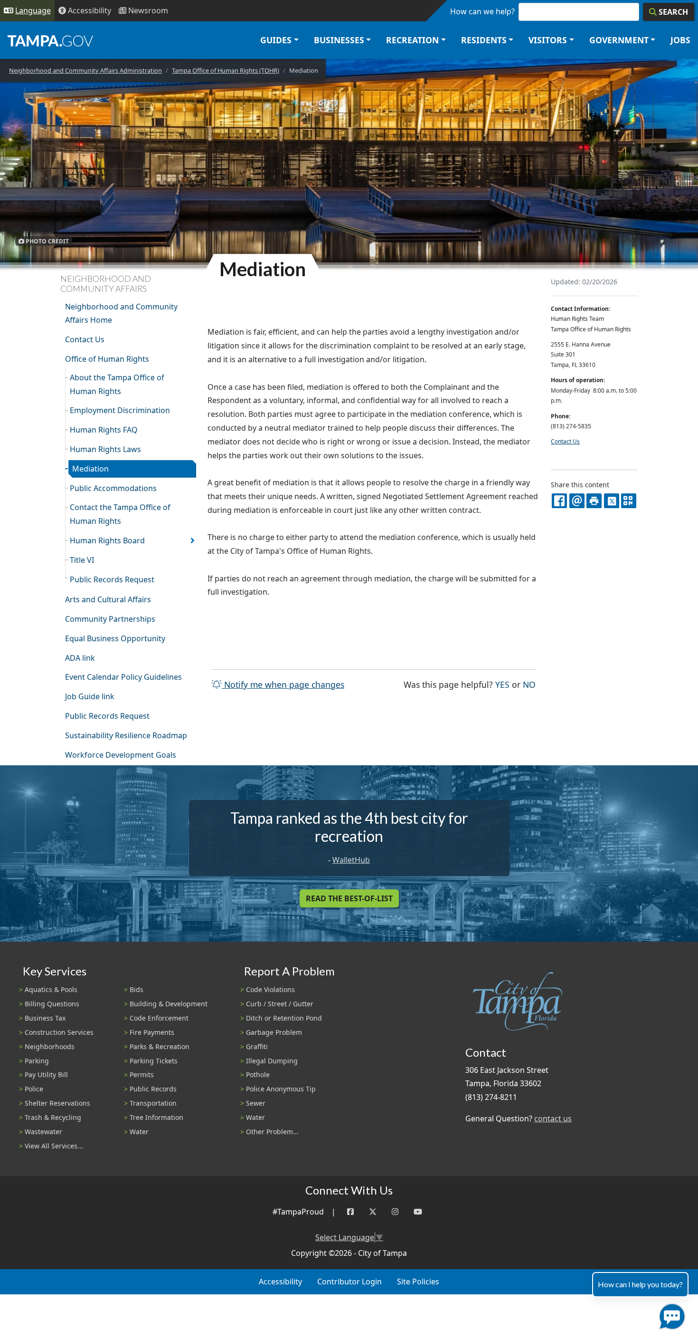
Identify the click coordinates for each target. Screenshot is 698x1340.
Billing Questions (52, 1003)
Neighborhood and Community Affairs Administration (85, 70)
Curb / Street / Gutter (279, 1003)
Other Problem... (272, 1131)
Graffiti (257, 1046)
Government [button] (619, 40)
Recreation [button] (412, 40)
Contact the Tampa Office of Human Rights (120, 514)
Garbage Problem (274, 1032)
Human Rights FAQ (104, 429)
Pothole (258, 1074)
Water (139, 1131)
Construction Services (59, 1032)
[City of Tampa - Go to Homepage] (50, 40)
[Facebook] (350, 1212)
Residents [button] (484, 40)
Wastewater (43, 1131)
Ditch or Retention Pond (284, 1017)
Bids (136, 989)
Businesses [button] (339, 40)
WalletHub (351, 860)
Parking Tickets (154, 1060)
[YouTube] (418, 1212)
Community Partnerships (110, 619)
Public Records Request (112, 579)
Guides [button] (276, 40)
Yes (502, 684)
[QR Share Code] (628, 501)
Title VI (82, 560)
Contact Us (84, 339)
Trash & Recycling (53, 1117)
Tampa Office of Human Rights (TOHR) (225, 70)
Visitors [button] (547, 40)
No (529, 684)
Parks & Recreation (159, 1046)
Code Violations (270, 989)
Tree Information (156, 1117)
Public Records (153, 1088)
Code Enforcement (159, 1017)
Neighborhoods (50, 1046)
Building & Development (169, 1003)
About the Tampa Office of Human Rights (117, 384)
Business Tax (45, 1017)
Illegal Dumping (272, 1060)
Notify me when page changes (283, 684)
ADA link (80, 658)
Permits (142, 1074)
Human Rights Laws (105, 449)
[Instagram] (395, 1212)
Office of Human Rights (107, 359)
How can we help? (482, 11)
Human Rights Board (107, 540)
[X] (611, 501)
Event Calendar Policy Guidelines (123, 677)
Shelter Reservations (57, 1103)
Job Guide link (89, 696)
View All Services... (54, 1145)
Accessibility (280, 1281)
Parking (37, 1060)
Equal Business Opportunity (115, 638)
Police (34, 1088)
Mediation (90, 468)
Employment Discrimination (120, 410)
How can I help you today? (640, 1284)
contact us (553, 1118)
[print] (594, 501)
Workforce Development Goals (120, 755)
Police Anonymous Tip (281, 1088)
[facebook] (559, 501)
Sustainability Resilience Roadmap (126, 735)
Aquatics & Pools (51, 989)
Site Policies (418, 1281)
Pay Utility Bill (46, 1074)
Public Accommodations (113, 488)
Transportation (153, 1103)
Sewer (255, 1103)
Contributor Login (349, 1281)
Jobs (680, 40)
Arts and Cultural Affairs (108, 599)
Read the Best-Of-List (349, 898)
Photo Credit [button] (46, 241)
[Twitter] (372, 1212)
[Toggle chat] (670, 1314)
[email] (577, 501)
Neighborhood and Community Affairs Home (121, 313)
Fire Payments (152, 1032)
